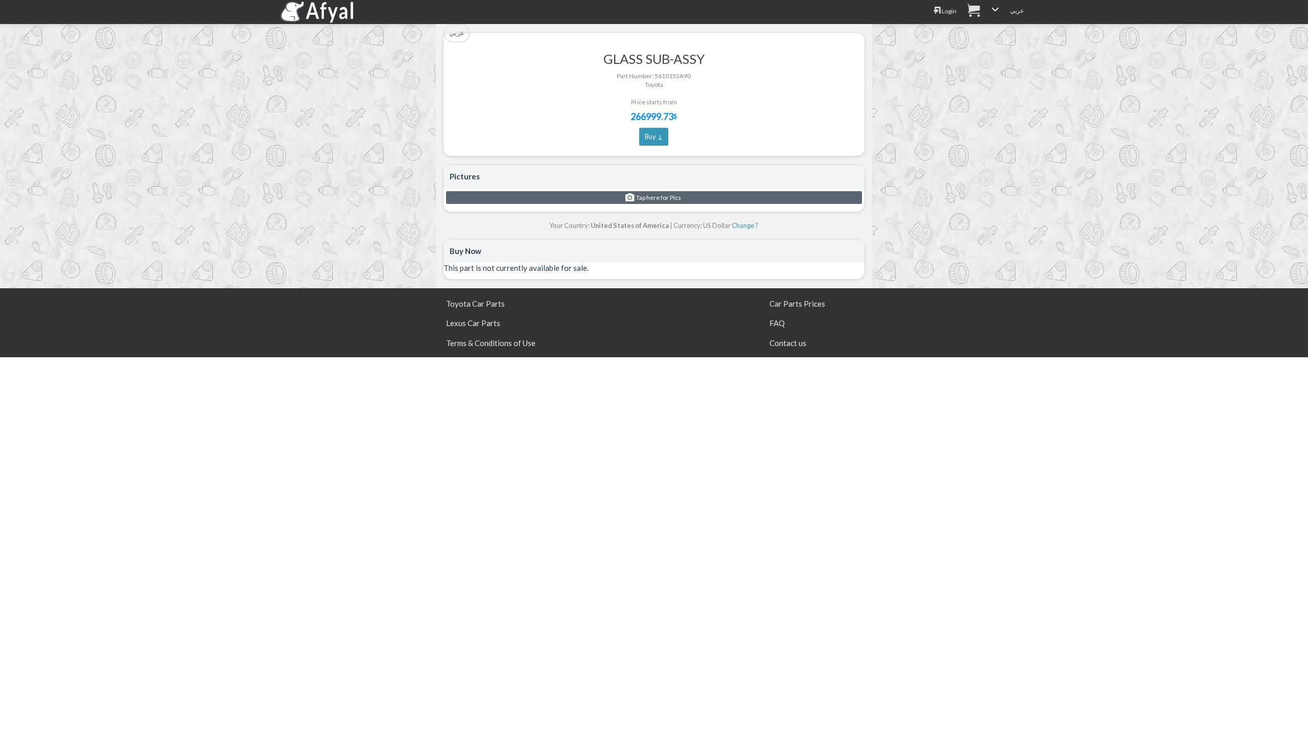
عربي (1017, 10)
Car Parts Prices (797, 303)
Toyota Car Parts (475, 303)
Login (948, 11)
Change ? (745, 225)
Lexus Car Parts (473, 323)
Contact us (787, 343)
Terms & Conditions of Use (490, 343)
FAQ (777, 323)
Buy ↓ (654, 136)
